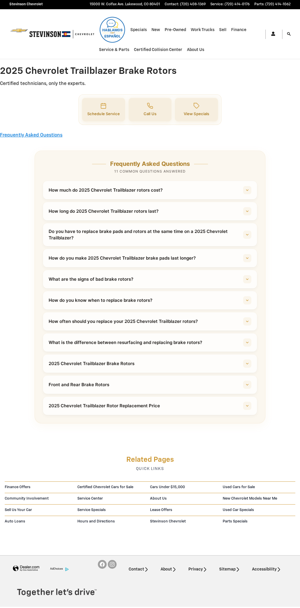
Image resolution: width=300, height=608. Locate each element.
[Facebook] (102, 564)
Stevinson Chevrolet (168, 521)
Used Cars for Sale (239, 487)
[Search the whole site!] (289, 34)
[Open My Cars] (271, 34)
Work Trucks (202, 30)
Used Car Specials (238, 510)
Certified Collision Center (158, 50)
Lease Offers (161, 510)
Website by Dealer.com (26, 569)
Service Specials (91, 510)
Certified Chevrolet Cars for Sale (105, 487)
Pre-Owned (175, 30)
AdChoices (56, 569)
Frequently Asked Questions (31, 135)
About (166, 569)
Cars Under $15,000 (167, 487)
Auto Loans (15, 521)
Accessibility (264, 569)
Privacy (195, 569)
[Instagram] (112, 564)
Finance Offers (17, 487)
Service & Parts (114, 50)
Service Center (90, 498)
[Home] (19, 34)
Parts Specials (235, 521)
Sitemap (227, 569)
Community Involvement (27, 498)
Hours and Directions (96, 521)
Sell (222, 30)
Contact (136, 569)
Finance (238, 30)
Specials (138, 30)
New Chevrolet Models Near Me (250, 498)
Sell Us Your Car (18, 510)
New (155, 30)
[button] (103, 110)
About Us (195, 50)
